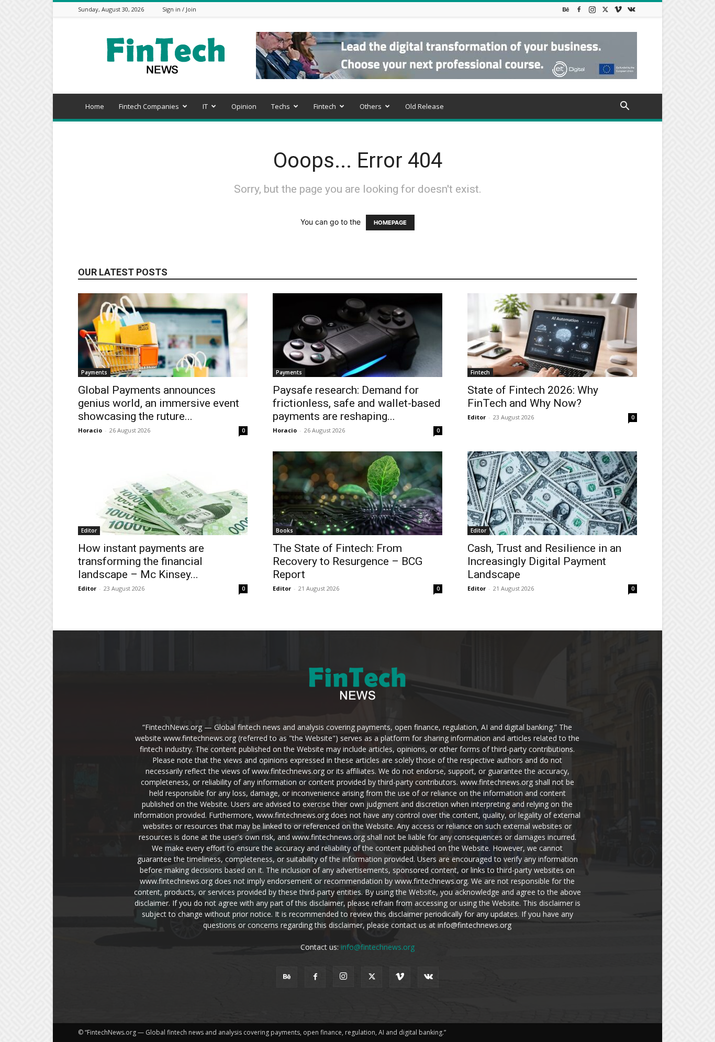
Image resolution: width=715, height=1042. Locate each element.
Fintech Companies (149, 106)
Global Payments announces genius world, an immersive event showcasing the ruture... (158, 403)
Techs (280, 106)
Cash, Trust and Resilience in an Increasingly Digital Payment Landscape (544, 561)
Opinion (243, 106)
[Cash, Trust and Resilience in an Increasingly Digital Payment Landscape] (552, 493)
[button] (624, 107)
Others (371, 106)
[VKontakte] (631, 9)
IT (205, 106)
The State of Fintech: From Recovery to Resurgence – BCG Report (347, 561)
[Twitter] (605, 9)
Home (94, 106)
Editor (476, 417)
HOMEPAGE (390, 222)
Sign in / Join (179, 9)
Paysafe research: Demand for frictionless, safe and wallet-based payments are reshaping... (357, 403)
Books (284, 530)
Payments (94, 372)
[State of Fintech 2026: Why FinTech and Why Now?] (552, 335)
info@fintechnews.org (378, 947)
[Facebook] (579, 9)
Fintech (325, 106)
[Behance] (566, 9)
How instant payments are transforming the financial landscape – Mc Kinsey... (141, 561)
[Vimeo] (618, 9)
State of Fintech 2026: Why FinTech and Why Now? (532, 396)
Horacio (90, 430)
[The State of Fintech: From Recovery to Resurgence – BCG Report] (357, 493)
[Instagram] (592, 9)
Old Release (424, 106)
